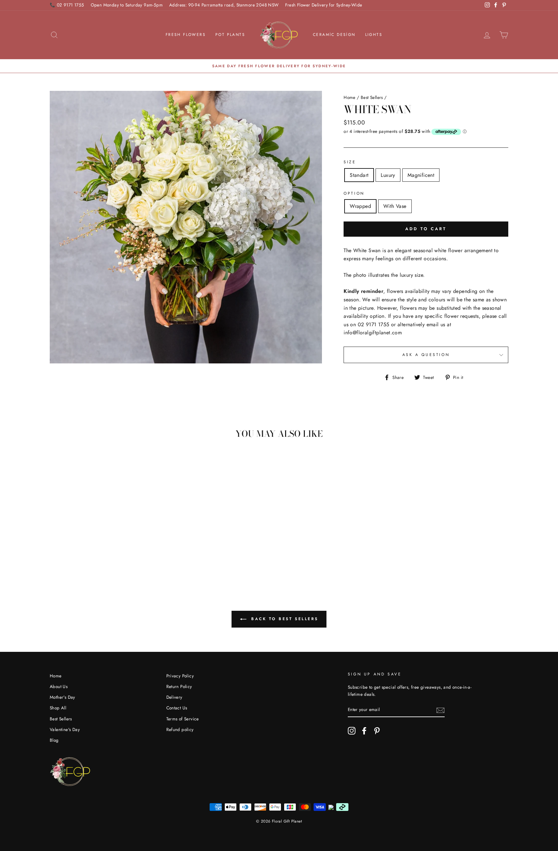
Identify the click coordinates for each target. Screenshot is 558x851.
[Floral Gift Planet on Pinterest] (377, 731)
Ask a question (426, 355)
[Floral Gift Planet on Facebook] (364, 731)
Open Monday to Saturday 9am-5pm (127, 5)
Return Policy (179, 686)
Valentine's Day (65, 729)
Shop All (58, 708)
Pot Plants (230, 35)
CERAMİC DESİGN (334, 35)
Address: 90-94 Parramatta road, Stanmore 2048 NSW (224, 5)
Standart (359, 175)
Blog (54, 740)
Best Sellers (372, 97)
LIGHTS (373, 35)
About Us (58, 686)
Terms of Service (182, 719)
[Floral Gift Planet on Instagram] (352, 731)
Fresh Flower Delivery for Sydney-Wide (323, 5)
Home (350, 97)
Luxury (388, 175)
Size (350, 162)
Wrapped (360, 206)
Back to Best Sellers (283, 619)
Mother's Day (62, 697)
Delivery (174, 697)
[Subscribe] (440, 710)
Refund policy (180, 729)
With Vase (395, 206)
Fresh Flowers (186, 35)
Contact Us (176, 708)
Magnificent (421, 175)
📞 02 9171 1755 (67, 5)
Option (354, 193)
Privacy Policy (180, 676)
